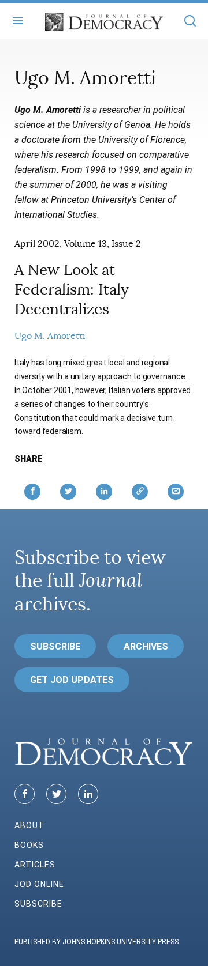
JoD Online (39, 884)
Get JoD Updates (72, 679)
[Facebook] (24, 794)
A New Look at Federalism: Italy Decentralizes (71, 290)
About (29, 825)
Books (29, 845)
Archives (146, 646)
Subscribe (55, 646)
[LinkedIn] (88, 794)
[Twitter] (56, 794)
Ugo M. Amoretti (50, 336)
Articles (34, 864)
